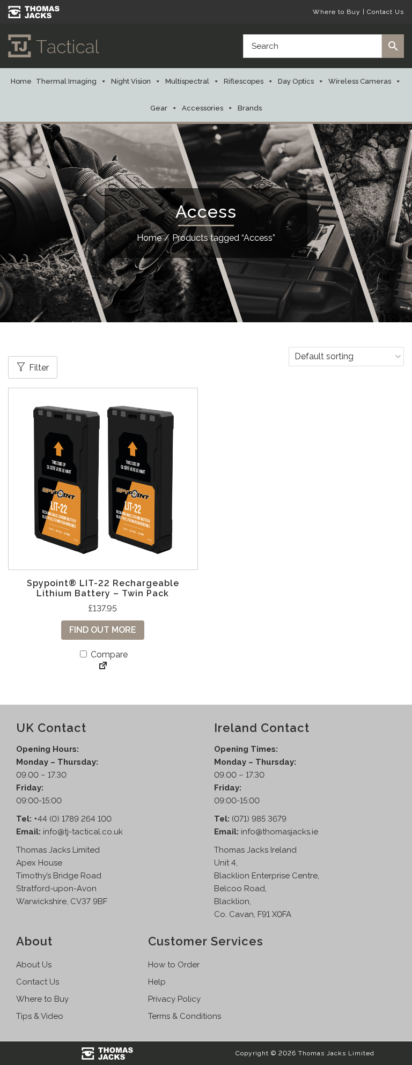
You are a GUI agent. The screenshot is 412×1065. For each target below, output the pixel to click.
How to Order (174, 965)
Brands (250, 108)
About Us (34, 965)
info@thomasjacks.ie (279, 832)
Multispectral (187, 81)
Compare (108, 654)
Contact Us (385, 12)
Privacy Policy (174, 999)
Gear (158, 108)
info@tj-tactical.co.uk (83, 832)
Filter (39, 368)
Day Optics (296, 81)
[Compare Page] (103, 666)
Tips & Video (39, 1016)
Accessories (202, 108)
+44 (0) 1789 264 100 (73, 819)
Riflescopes (243, 81)
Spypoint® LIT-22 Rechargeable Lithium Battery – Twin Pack (103, 588)
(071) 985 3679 (259, 819)
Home (21, 81)
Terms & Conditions (184, 1016)
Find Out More (102, 630)
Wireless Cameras (359, 81)
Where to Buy (336, 12)
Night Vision (131, 81)
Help (157, 982)
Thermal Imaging (66, 81)
